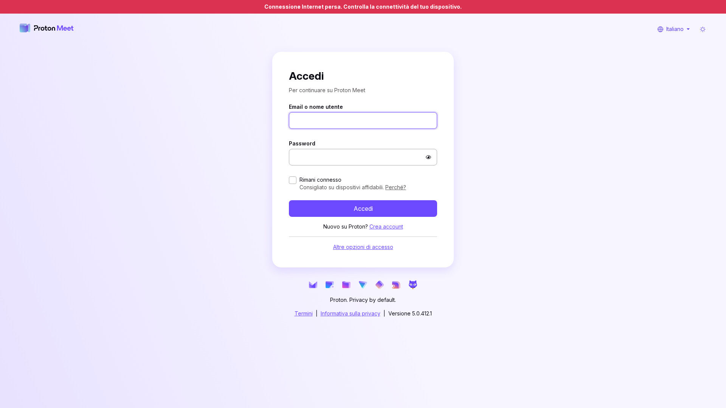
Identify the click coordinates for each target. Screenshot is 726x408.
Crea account (386, 226)
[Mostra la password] (428, 157)
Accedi (363, 208)
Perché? (395, 187)
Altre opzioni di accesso (363, 247)
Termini (304, 313)
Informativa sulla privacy (350, 313)
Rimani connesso (320, 179)
